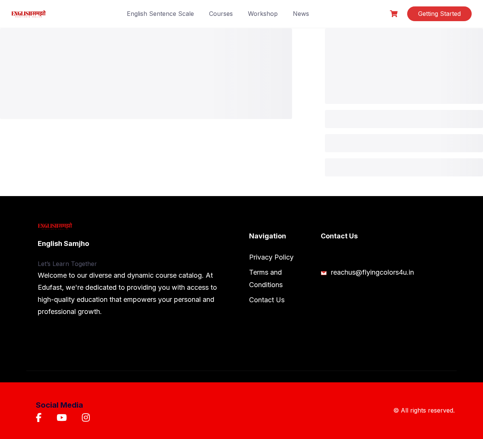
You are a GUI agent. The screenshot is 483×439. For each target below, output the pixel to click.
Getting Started (439, 13)
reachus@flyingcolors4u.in (371, 272)
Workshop (263, 13)
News (301, 13)
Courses (221, 13)
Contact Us (267, 300)
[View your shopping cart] (395, 13)
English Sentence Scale (160, 13)
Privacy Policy (271, 257)
